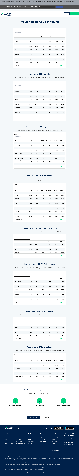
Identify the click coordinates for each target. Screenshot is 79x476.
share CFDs (59, 130)
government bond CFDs (58, 350)
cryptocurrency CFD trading (57, 314)
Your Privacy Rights (56, 450)
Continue (59, 6)
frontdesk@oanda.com (39, 469)
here (31, 462)
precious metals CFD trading (57, 231)
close (64, 7)
